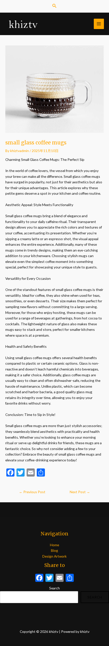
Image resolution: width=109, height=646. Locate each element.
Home (54, 545)
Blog (54, 550)
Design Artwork (54, 556)
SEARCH (94, 597)
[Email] (60, 578)
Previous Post (32, 492)
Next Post (80, 492)
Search (54, 588)
